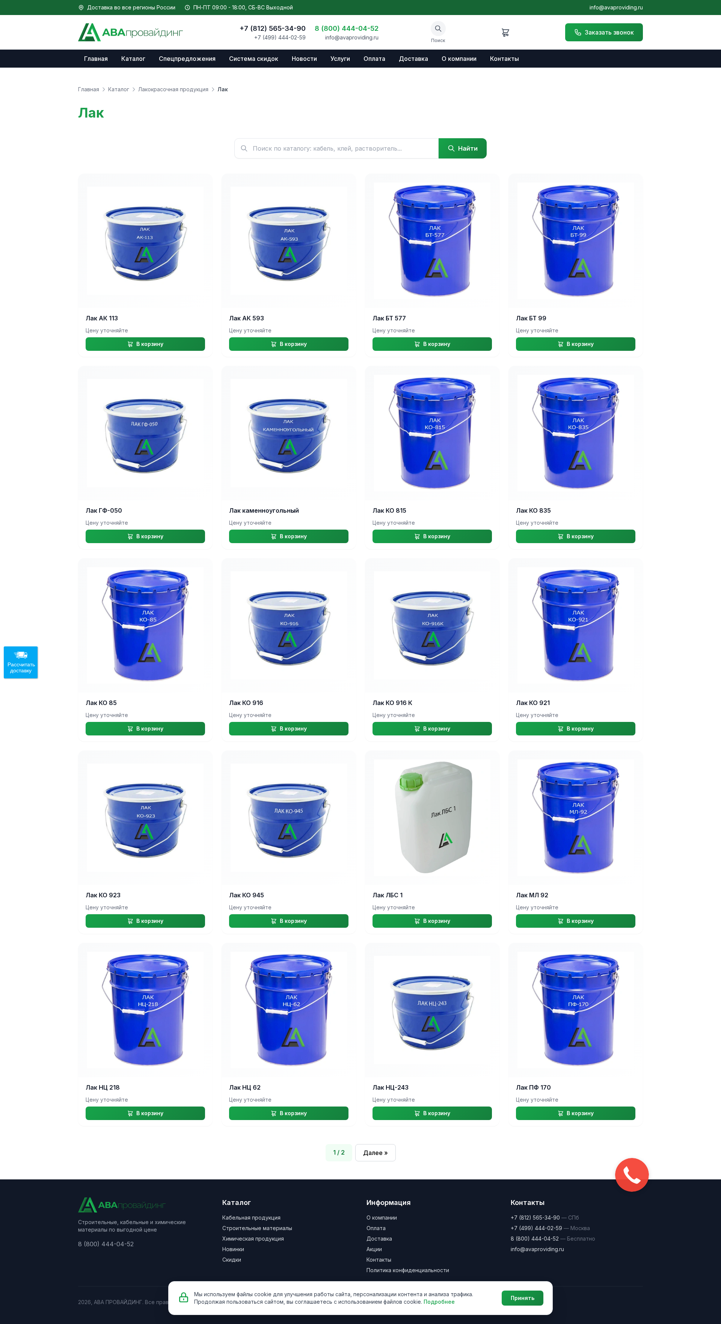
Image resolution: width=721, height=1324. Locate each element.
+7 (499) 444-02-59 (280, 37)
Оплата (374, 58)
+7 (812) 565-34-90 (273, 28)
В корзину (149, 344)
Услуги (340, 58)
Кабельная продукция (251, 1217)
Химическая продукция (253, 1238)
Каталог (133, 58)
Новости (304, 58)
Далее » (375, 1152)
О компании (459, 58)
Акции (374, 1249)
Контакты (504, 58)
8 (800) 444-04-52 (347, 28)
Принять (522, 1298)
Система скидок (253, 58)
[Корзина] (505, 32)
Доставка (413, 58)
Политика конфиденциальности (408, 1270)
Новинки (233, 1249)
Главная (96, 58)
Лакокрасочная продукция (173, 89)
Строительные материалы (257, 1228)
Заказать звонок (609, 32)
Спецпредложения (187, 58)
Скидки (231, 1259)
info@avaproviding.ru (616, 7)
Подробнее (439, 1301)
